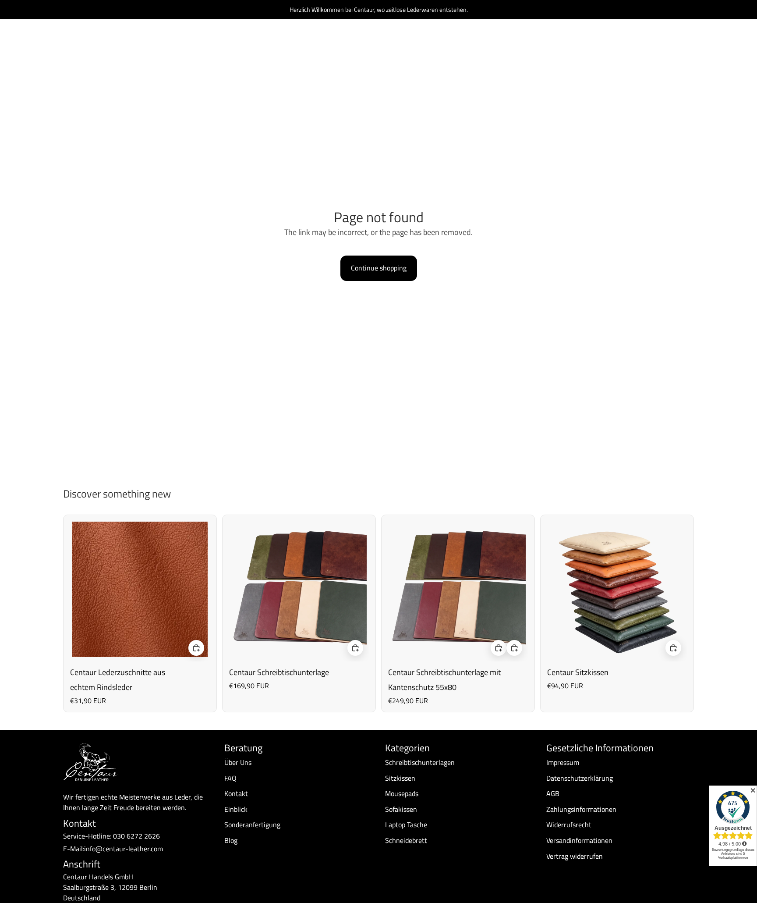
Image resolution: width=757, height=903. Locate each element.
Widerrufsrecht (568, 824)
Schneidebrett (406, 840)
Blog (230, 840)
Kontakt (236, 793)
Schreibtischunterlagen (420, 762)
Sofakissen (401, 809)
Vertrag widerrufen (574, 856)
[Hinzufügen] (196, 648)
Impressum (562, 762)
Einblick (236, 809)
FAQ (230, 778)
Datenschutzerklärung (579, 778)
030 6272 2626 (136, 836)
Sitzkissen (400, 778)
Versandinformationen (579, 840)
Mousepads (401, 793)
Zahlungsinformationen (581, 809)
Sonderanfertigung (252, 824)
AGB (552, 793)
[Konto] (665, 43)
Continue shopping (379, 268)
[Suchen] (646, 43)
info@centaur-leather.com (123, 848)
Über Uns (237, 762)
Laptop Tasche (406, 824)
